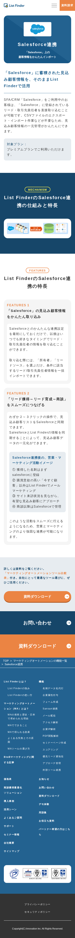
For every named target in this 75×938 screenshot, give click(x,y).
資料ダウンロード (37, 596)
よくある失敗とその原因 (21, 740)
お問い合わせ (37, 622)
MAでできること (18, 725)
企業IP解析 (49, 729)
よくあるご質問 (13, 817)
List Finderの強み (19, 688)
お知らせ (44, 779)
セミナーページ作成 (54, 742)
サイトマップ (12, 851)
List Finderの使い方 (20, 695)
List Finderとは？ (15, 681)
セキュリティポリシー (37, 912)
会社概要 (9, 843)
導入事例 (9, 801)
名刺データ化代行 (53, 688)
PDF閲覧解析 (51, 736)
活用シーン (10, 809)
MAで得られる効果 (19, 732)
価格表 (8, 779)
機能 (41, 681)
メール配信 (49, 715)
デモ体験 (44, 804)
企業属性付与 (50, 695)
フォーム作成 (50, 702)
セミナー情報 (12, 834)
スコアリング (50, 749)
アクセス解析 (50, 722)
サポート (9, 826)
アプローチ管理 (52, 763)
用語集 (43, 812)
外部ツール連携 (52, 770)
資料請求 (67, 5)
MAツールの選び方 (19, 748)
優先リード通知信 (53, 756)
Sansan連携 (50, 708)
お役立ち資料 (47, 820)
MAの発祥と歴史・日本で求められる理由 (21, 716)
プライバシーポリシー (37, 904)
